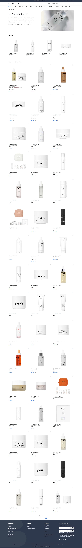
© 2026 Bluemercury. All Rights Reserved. (44, 546)
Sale (70, 6)
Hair (45, 6)
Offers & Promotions (11, 534)
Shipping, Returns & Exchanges (12, 528)
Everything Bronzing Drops (57, 86)
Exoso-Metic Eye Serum (56, 481)
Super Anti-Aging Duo (12, 86)
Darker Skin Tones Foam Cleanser (14, 481)
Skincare (35, 6)
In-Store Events (47, 528)
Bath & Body (50, 6)
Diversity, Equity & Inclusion (49, 534)
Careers (46, 531)
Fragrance (57, 6)
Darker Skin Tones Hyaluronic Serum (58, 369)
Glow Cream (33, 397)
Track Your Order (10, 529)
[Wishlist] (71, 3)
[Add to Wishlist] (28, 65)
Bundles (15, 6)
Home (9, 9)
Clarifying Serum (55, 453)
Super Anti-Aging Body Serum (35, 425)
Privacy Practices (68, 536)
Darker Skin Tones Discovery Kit (58, 397)
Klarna (9, 536)
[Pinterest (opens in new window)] (66, 539)
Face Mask (32, 453)
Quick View (19, 74)
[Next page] (42, 515)
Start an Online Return (11, 531)
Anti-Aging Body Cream (56, 256)
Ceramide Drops (11, 369)
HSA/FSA (9, 6)
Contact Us (9, 525)
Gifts (66, 6)
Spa (45, 529)
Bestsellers (21, 6)
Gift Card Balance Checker (31, 528)
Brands (30, 6)
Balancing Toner (44, 54)
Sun (62, 6)
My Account (29, 525)
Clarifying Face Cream (34, 481)
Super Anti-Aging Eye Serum (35, 369)
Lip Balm (10, 397)
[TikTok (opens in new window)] (64, 539)
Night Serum (55, 286)
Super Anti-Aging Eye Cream (57, 145)
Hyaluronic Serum (11, 54)
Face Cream (33, 173)
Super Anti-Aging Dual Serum (13, 286)
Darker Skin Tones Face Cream (13, 453)
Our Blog (46, 536)
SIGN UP (72, 527)
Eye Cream (32, 286)
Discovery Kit (11, 173)
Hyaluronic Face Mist (34, 201)
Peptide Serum (33, 145)
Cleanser (54, 173)
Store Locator (47, 526)
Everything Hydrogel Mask (57, 425)
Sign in (64, 0)
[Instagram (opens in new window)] (60, 539)
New (26, 6)
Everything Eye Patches (62, 54)
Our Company (47, 525)
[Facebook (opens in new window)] (62, 539)
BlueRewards (68, 0)
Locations (72, 0)
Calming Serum (33, 256)
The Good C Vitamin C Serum (30, 54)
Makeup (40, 6)
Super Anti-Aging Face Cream (13, 145)
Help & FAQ (9, 526)
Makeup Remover (11, 425)
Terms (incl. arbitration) (62, 536)
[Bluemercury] (13, 3)
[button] (73, 3)
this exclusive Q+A (28, 24)
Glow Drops (10, 201)
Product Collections (34, 546)
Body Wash (10, 256)
